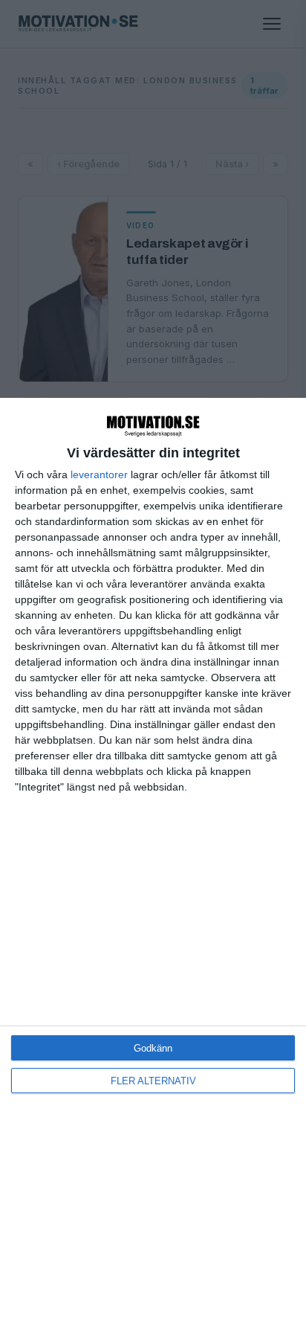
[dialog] (153, 862)
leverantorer (99, 474)
